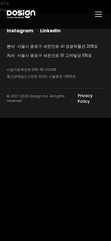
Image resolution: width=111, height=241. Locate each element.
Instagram (20, 30)
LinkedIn (50, 30)
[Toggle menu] (98, 14)
